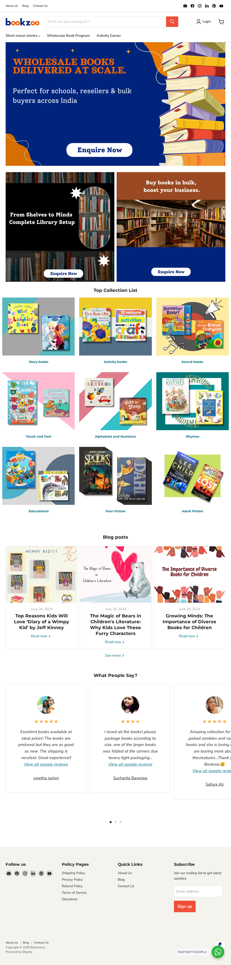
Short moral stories (22, 35)
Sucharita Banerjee (130, 778)
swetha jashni (46, 778)
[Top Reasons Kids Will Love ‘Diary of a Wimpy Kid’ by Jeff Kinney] (41, 574)
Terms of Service (74, 892)
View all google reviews (46, 764)
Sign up (185, 906)
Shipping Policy (73, 873)
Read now (39, 636)
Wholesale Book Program (68, 35)
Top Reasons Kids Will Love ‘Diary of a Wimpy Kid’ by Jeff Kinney (41, 621)
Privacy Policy (72, 879)
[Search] (172, 21)
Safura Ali (215, 784)
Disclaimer (69, 899)
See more (113, 655)
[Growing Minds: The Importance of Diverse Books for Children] (189, 574)
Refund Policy (72, 886)
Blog (25, 6)
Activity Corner (109, 35)
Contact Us (40, 6)
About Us (12, 6)
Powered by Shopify (19, 952)
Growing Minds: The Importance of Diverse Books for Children (189, 621)
